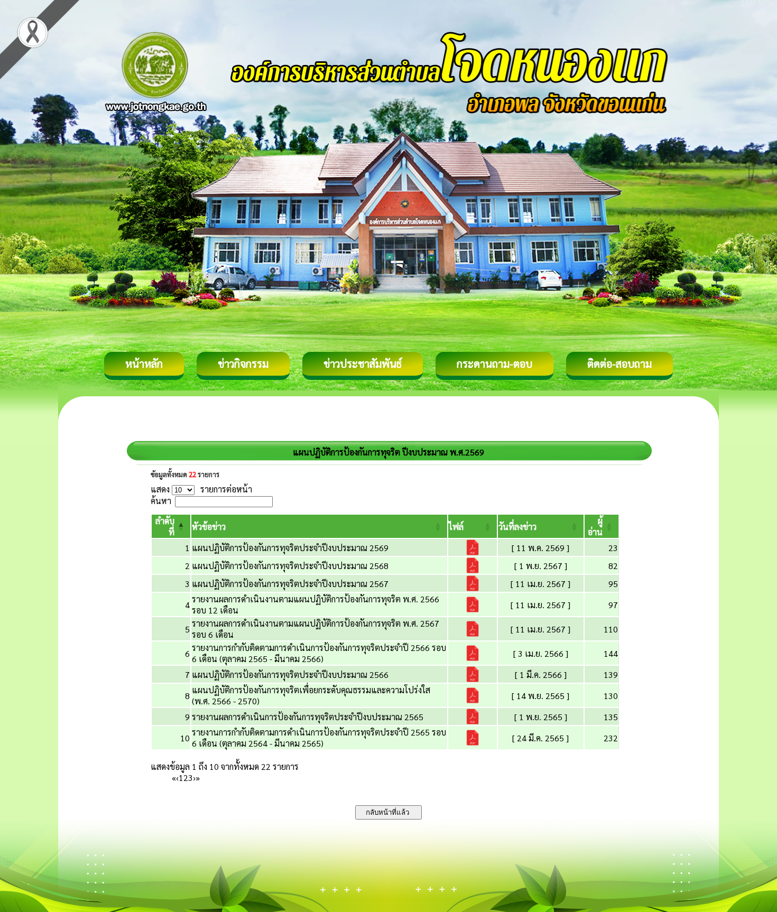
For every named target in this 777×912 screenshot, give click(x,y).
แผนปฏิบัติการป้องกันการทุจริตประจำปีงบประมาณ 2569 (290, 547)
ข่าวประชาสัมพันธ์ (362, 363)
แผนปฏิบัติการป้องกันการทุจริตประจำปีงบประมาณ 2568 (290, 565)
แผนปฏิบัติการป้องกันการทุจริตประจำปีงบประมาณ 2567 (290, 583)
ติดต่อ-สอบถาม (619, 363)
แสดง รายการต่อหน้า (201, 489)
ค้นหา (161, 500)
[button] (209, 526)
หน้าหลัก (144, 363)
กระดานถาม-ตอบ (494, 363)
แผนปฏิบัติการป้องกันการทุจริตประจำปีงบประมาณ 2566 (290, 674)
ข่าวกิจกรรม (243, 363)
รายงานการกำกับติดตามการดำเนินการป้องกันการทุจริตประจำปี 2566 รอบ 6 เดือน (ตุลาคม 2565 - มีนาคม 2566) (319, 653)
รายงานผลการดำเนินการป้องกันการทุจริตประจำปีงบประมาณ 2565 (307, 716)
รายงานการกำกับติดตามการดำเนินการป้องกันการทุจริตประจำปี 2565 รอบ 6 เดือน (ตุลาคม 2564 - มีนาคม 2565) (319, 738)
